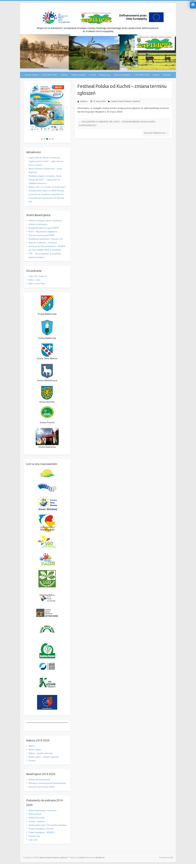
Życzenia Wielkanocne (156, 133)
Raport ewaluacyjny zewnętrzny (42, 810)
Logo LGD (32, 840)
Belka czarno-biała (36, 283)
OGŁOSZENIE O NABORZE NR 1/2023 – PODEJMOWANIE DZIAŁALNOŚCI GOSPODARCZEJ (117, 123)
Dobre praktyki (34, 814)
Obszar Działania (122, 75)
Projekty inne (34, 836)
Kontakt (166, 75)
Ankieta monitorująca (37, 224)
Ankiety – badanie (36, 821)
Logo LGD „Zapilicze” (37, 276)
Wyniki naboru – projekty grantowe (43, 757)
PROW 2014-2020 (36, 818)
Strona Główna (32, 75)
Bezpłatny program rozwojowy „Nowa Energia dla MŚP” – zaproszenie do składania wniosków (44, 179)
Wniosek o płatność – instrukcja (42, 242)
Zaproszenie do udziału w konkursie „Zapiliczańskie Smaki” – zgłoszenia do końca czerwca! (45, 161)
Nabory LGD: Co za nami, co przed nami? (47, 187)
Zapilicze (84, 101)
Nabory (31, 746)
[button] (42, 139)
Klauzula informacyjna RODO (41, 235)
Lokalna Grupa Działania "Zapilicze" (126, 101)
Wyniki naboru (34, 749)
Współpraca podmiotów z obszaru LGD (45, 239)
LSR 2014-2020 (141, 75)
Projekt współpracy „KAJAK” (41, 829)
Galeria (156, 75)
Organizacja (105, 75)
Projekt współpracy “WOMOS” (41, 832)
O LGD (92, 75)
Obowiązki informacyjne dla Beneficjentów (47, 783)
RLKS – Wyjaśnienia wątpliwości (42, 231)
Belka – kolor (34, 280)
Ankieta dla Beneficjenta (39, 779)
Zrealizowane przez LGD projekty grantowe (47, 825)
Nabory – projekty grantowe (40, 753)
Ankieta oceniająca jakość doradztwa (44, 220)
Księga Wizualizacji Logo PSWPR (43, 228)
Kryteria (31, 760)
